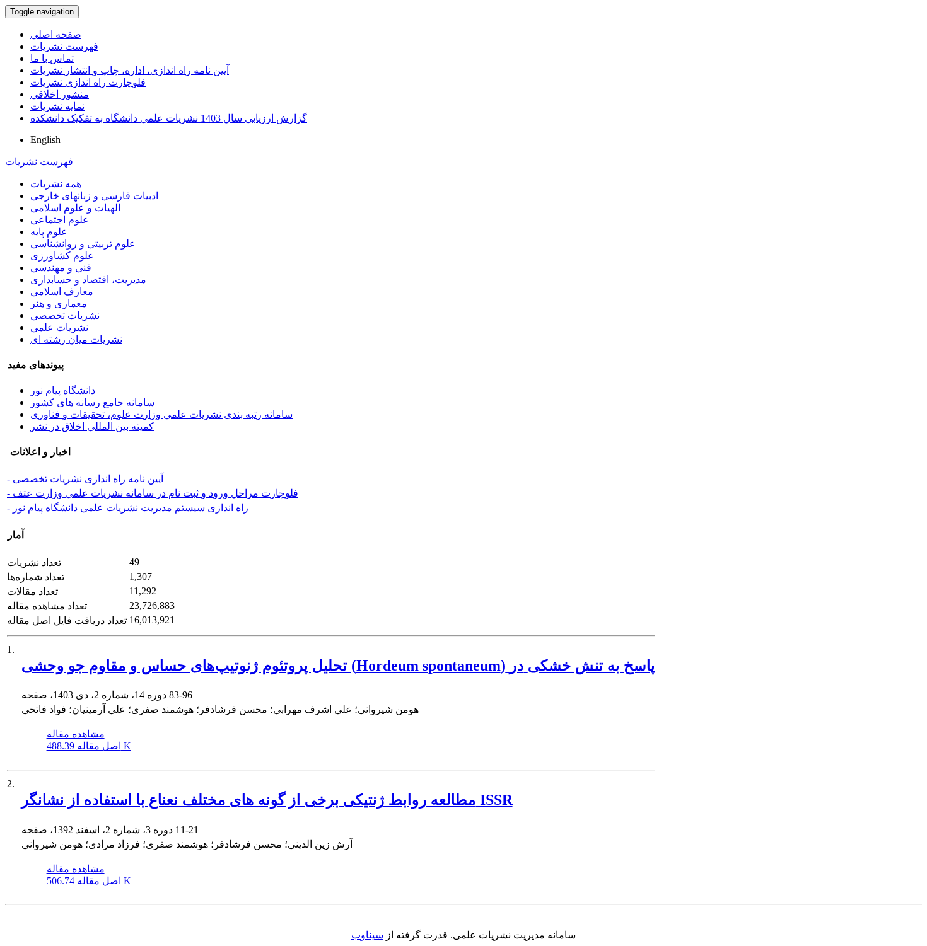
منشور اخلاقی (59, 94)
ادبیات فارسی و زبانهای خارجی (94, 195)
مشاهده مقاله (76, 734)
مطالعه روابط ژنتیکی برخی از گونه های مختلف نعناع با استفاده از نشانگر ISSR (267, 800)
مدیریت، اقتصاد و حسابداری (88, 279)
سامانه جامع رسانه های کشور (92, 402)
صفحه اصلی (55, 34)
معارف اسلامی (61, 291)
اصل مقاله (89, 746)
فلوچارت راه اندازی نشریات (88, 82)
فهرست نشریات (64, 46)
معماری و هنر (58, 303)
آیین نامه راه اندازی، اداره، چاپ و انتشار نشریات (129, 70)
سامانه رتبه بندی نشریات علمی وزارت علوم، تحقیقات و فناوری (161, 414)
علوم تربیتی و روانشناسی (83, 243)
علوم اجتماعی (59, 219)
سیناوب (367, 935)
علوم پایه (48, 231)
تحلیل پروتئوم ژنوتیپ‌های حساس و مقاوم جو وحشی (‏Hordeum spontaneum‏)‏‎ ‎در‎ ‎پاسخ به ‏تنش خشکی (338, 665)
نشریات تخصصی (65, 315)
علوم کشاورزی (62, 255)
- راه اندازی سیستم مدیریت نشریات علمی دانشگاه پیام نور (127, 507)
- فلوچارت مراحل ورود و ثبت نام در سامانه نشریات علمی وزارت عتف (152, 493)
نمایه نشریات (57, 106)
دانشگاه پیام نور (62, 390)
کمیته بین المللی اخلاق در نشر (92, 426)
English (45, 139)
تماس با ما (52, 58)
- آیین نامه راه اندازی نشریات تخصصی (85, 478)
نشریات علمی (59, 327)
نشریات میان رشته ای (76, 339)
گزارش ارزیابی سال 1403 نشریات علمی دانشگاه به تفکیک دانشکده (168, 118)
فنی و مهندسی (60, 267)
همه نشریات (55, 183)
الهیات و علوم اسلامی (75, 207)
